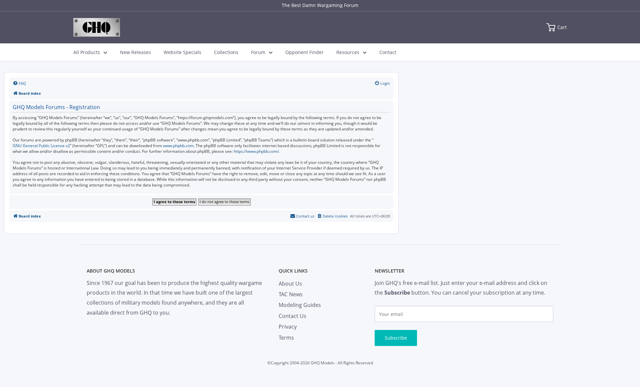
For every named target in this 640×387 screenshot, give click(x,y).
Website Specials (182, 52)
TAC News (291, 294)
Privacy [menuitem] (288, 326)
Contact (387, 52)
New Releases (135, 52)
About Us (290, 283)
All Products (86, 52)
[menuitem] (19, 83)
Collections (226, 52)
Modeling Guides (300, 305)
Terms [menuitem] (286, 337)
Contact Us (292, 316)
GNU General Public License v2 (41, 145)
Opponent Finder (304, 52)
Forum (258, 52)
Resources (347, 52)
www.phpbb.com (178, 145)
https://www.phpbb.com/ (256, 151)
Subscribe (396, 338)
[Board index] (96, 27)
